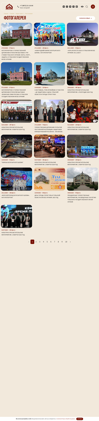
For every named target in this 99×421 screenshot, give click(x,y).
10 (66, 241)
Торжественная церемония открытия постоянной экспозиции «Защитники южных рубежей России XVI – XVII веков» (49, 129)
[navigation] (93, 6)
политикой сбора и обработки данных (66, 419)
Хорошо (79, 419)
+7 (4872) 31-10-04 (26, 5)
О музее (12, 13)
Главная (6, 13)
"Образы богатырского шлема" (12, 162)
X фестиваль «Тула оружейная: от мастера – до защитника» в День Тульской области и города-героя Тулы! (49, 92)
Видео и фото (20, 13)
